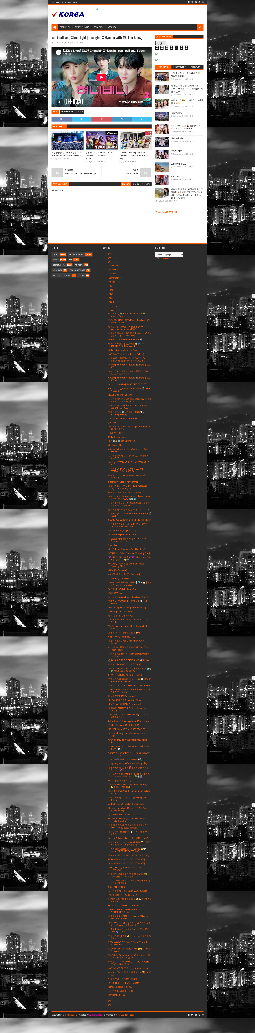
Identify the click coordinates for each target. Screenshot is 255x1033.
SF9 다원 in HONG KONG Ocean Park (125, 675)
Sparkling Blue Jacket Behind (121, 611)
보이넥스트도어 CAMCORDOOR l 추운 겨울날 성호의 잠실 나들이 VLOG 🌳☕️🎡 (129, 775)
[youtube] (195, 2)
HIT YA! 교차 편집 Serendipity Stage (124, 700)
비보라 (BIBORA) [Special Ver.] (122, 696)
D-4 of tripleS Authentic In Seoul (123, 350)
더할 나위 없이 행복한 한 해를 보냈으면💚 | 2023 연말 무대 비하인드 (128, 875)
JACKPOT (112, 422)
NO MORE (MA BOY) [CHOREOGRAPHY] (126, 729)
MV (70, 260)
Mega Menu (112, 27)
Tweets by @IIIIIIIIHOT (166, 212)
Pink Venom (176, 113)
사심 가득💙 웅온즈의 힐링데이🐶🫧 (125, 759)
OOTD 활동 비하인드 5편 (119, 780)
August (112, 282)
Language (57, 270)
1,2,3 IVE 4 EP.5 (115, 433)
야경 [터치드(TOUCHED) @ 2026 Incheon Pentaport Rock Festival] (67, 154)
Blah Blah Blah (177, 138)
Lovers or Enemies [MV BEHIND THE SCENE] (128, 384)
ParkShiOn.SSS (115, 593)
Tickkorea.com (71, 1015)
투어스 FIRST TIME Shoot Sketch (123, 983)
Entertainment (67, 112)
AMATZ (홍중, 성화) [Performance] (124, 574)
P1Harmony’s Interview (118, 578)
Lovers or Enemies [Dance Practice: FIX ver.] (128, 597)
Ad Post (78, 265)
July (111, 286)
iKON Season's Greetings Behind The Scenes (128, 721)
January (112, 310)
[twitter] (192, 2)
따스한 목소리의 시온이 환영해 (122, 979)
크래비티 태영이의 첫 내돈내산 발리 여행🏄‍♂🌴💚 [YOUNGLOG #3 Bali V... (129, 669)
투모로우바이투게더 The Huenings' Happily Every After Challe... (128, 917)
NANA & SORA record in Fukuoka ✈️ (125, 339)
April (111, 298)
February (113, 306)
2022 (109, 1005)
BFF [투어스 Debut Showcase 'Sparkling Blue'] (129, 553)
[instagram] (202, 2)
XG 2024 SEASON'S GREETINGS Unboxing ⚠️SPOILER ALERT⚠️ (128, 785)
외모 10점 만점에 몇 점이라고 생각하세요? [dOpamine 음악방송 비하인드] (128, 826)
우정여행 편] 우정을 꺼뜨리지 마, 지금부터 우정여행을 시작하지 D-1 (129, 504)
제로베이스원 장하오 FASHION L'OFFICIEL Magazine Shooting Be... (127, 487)
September (114, 278)
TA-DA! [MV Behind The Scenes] (123, 418)
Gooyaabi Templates (125, 1015)
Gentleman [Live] (115, 445)
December (113, 265)
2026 (109, 254)
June (111, 290)
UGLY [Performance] (117, 437)
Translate (165, 258)
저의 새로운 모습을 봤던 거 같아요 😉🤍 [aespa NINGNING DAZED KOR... (127, 850)
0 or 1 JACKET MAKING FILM (121, 637)
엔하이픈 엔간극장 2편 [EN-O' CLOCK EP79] (128, 855)
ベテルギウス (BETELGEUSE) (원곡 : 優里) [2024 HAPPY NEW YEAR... (127, 525)
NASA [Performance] (117, 570)
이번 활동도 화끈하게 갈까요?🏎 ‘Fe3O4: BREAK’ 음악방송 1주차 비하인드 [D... (127, 359)
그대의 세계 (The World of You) (122, 895)
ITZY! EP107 (176, 151)
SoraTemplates (95, 1015)
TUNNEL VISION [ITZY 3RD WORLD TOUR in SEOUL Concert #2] (134, 155)
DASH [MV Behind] (116, 995)
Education (98, 27)
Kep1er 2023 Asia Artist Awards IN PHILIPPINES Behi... (124, 910)
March (112, 302)
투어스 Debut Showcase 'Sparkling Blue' (126, 549)
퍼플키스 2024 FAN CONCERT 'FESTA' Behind (129, 685)
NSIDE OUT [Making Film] (120, 395)
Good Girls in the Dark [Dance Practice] (126, 905)
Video (80, 112)
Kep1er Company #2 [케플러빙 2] (123, 725)
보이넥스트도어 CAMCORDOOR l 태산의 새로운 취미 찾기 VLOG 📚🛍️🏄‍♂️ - (129, 497)
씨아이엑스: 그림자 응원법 (120, 991)
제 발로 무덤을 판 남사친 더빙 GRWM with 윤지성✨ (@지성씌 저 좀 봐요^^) (187, 89)
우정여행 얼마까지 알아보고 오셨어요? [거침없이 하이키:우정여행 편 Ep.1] (130, 400)
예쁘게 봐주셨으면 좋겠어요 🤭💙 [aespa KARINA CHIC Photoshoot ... (127, 344)
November (114, 269)
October (113, 273)
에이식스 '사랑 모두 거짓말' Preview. (125, 492)
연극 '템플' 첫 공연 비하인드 (121, 615)
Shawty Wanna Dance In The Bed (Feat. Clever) (129, 520)
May (111, 294)
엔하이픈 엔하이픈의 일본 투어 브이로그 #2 (128, 509)
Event (81, 275)
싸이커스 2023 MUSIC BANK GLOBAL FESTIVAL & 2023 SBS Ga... (125, 470)
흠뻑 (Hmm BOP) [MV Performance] (124, 704)
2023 (109, 1001)
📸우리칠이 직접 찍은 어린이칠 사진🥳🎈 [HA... (129, 660)
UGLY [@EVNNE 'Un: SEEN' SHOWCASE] (126, 859)
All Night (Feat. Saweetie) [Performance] (126, 804)
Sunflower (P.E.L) (179, 164)
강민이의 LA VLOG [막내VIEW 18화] (124, 664)
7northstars (55, 2)
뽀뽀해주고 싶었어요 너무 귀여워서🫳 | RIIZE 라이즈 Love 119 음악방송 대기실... (129, 843)
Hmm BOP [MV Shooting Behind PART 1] (127, 607)
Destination (65, 27)
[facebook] (188, 2)
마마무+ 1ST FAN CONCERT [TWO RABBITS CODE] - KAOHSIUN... (128, 963)
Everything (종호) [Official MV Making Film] (127, 763)
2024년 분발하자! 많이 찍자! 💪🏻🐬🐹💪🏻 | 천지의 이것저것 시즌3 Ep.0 (130, 583)
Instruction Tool (62, 275)
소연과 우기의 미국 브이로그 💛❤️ (124, 632)
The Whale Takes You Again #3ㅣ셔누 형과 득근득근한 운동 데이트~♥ (129, 956)
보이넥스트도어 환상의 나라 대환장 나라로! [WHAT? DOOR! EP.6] (128, 372)
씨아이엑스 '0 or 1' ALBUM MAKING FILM (127, 891)
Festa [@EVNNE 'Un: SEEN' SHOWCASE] (126, 863)
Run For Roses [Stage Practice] (122, 530)
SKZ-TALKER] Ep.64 (117, 887)
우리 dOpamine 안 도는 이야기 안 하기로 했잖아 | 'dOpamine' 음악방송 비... (129, 923)
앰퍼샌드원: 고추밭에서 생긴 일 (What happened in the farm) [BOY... (125, 327)
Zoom (55, 260)
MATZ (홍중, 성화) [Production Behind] (126, 354)
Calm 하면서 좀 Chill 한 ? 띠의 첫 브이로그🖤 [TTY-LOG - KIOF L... (129, 754)
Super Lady (113, 545)
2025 (109, 258)
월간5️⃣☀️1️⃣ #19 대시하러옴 (121, 441)
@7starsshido (66, 2)
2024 (109, 262)
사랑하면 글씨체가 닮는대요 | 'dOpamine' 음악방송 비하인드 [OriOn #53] (129, 334)
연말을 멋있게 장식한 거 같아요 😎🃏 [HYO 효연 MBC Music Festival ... (129, 680)
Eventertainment (82, 27)
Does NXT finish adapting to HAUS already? (128, 838)
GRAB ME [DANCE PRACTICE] (122, 589)
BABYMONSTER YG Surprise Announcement (128, 968)
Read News (76, 2)
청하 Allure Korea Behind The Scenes (125, 814)
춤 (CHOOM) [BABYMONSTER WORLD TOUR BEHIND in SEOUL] (99, 155)
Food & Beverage (77, 270)
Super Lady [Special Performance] (123, 482)
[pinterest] (199, 2)
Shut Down (176, 176)
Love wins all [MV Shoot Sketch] (122, 534)
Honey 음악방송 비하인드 (120, 987)
